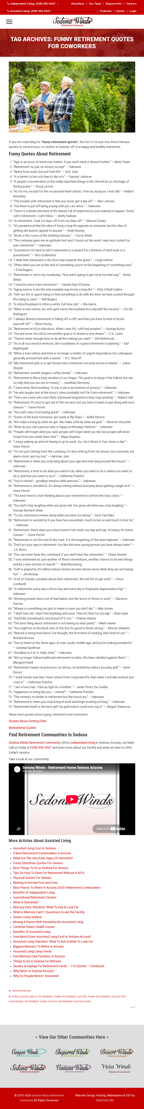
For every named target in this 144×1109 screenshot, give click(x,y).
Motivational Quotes (22, 728)
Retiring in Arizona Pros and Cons (35, 882)
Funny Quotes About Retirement (32, 996)
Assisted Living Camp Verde (32, 951)
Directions (77, 3)
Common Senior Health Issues (34, 927)
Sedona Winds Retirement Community (34, 742)
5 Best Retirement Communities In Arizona (42, 853)
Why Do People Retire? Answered (36, 976)
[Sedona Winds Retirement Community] (72, 22)
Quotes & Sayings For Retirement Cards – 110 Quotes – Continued (58, 966)
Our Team (95, 3)
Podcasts (106, 11)
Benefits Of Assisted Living (31, 932)
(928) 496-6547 (45, 3)
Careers (131, 3)
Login (132, 11)
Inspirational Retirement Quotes (35, 897)
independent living (83, 742)
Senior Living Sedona (27, 917)
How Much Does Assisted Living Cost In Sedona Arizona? (52, 936)
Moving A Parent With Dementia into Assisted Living (48, 922)
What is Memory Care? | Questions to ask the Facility (49, 912)
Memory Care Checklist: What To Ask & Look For (45, 907)
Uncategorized (21, 991)
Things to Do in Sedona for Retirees (37, 961)
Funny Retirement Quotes (70, 996)
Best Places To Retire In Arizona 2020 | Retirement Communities (57, 887)
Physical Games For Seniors (32, 878)
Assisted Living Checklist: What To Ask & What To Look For (53, 941)
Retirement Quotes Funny (75, 1001)
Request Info (114, 3)
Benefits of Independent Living (34, 892)
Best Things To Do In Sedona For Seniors (40, 868)
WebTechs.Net (105, 1100)
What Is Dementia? (26, 902)
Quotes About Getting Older (28, 721)
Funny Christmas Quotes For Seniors (38, 863)
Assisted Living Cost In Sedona (34, 848)
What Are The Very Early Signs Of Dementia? (43, 858)
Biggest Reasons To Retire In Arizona (38, 946)
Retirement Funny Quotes (41, 1001)
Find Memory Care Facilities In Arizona (39, 956)
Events (120, 11)
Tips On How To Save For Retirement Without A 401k (48, 873)
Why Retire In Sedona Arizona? (33, 971)
